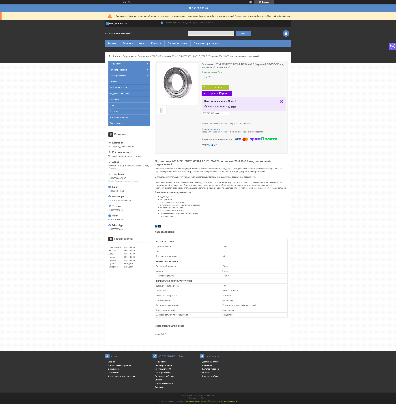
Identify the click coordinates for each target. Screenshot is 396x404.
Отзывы (114, 111)
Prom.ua (211, 395)
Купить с (214, 93)
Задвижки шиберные (120, 93)
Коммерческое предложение (121, 376)
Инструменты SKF (118, 87)
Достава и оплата (211, 362)
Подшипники (129, 56)
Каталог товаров (210, 369)
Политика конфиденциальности (223, 401)
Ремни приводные (118, 70)
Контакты (156, 43)
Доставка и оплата (177, 43)
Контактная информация (119, 365)
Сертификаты (116, 123)
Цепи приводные (118, 76)
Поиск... (243, 33)
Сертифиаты (114, 372)
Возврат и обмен (210, 376)
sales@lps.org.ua (116, 191)
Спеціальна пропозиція (206, 43)
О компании (113, 369)
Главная (112, 43)
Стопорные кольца (164, 383)
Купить (218, 87)
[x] (159, 227)
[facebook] (156, 227)
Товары (127, 43)
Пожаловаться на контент (196, 401)
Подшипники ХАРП (147, 56)
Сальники (114, 99)
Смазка (113, 81)
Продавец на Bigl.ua (198, 398)
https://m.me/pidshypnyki (119, 200)
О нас (142, 43)
